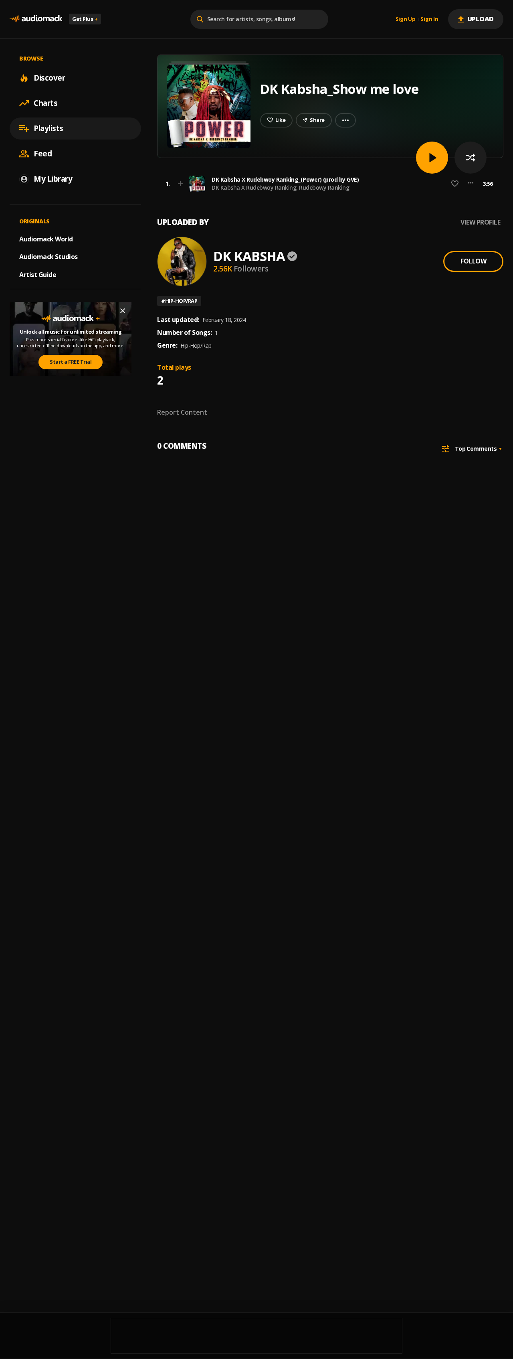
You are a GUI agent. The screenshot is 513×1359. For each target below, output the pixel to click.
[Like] (454, 183)
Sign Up (406, 19)
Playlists (48, 128)
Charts (45, 103)
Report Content (182, 412)
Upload (480, 18)
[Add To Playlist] (180, 183)
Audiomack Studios (48, 256)
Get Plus (85, 18)
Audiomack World (46, 238)
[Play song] (432, 158)
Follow (473, 261)
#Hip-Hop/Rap (179, 300)
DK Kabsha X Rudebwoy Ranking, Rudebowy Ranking (280, 187)
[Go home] (36, 19)
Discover (49, 78)
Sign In (429, 19)
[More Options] (470, 184)
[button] (328, 183)
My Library (53, 179)
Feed (43, 153)
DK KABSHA (249, 256)
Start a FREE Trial (70, 361)
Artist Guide (37, 274)
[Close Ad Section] (123, 311)
